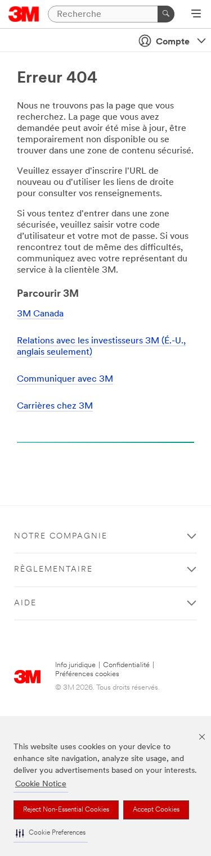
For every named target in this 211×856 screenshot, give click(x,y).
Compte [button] (173, 42)
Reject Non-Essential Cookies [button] (66, 810)
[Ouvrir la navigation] (196, 14)
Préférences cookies (87, 674)
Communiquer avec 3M (65, 379)
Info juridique (75, 665)
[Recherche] (166, 14)
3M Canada (40, 314)
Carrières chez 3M (55, 406)
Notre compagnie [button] (60, 536)
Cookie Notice (40, 784)
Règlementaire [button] (53, 569)
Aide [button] (25, 603)
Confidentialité (126, 665)
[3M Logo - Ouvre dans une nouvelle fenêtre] (23, 14)
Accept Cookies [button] (156, 810)
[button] (51, 833)
